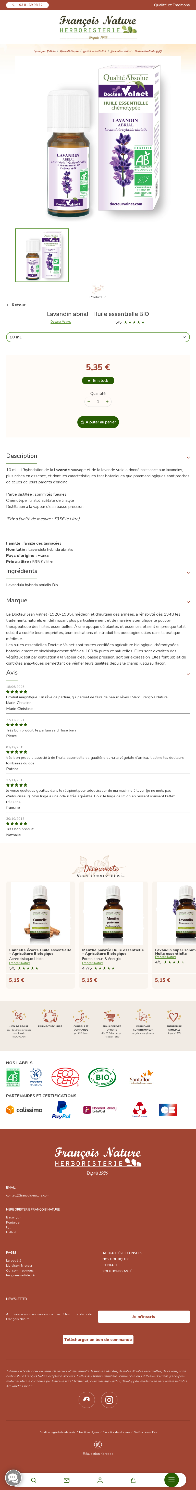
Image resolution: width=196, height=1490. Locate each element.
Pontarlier (13, 1222)
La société (13, 1260)
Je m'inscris (143, 1317)
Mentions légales (89, 1432)
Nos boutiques (116, 1259)
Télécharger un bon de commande (98, 1339)
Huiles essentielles (94, 51)
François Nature (44, 51)
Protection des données (116, 1432)
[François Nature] (98, 27)
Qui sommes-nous (20, 1270)
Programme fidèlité (20, 1275)
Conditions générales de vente (57, 1432)
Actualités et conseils (122, 1253)
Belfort (11, 1232)
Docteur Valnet (61, 321)
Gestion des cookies (145, 1432)
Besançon (13, 1217)
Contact (110, 1265)
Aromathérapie (69, 51)
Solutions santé (117, 1271)
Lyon (9, 1227)
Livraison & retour (19, 1265)
